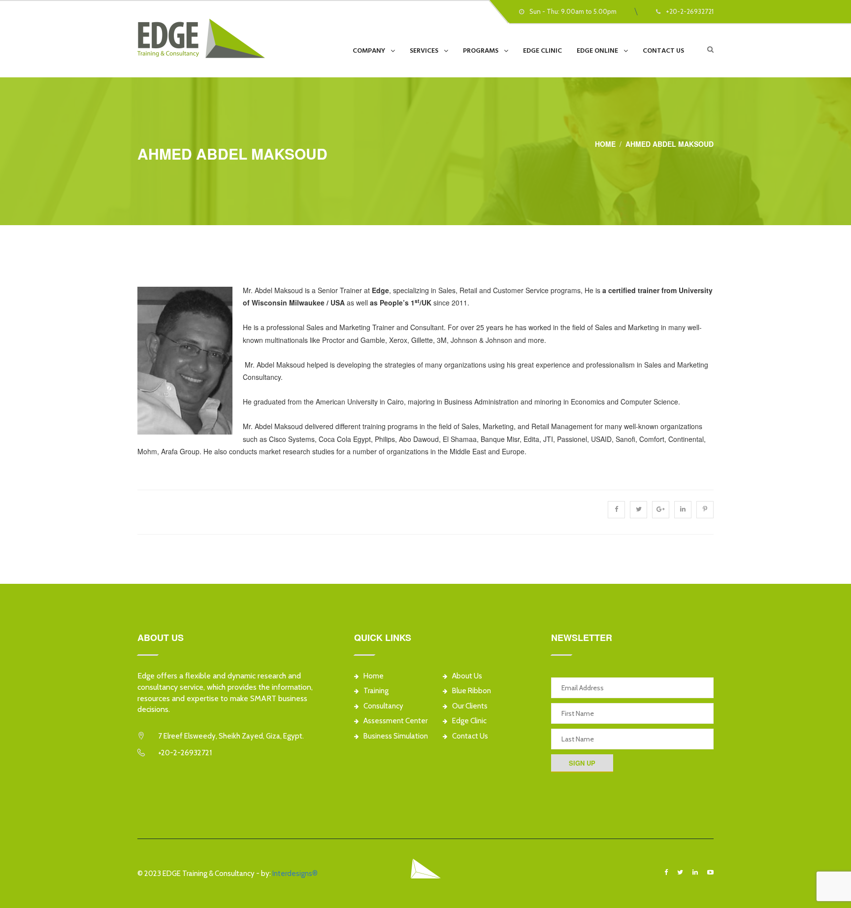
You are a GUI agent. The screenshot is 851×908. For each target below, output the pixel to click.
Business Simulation (395, 736)
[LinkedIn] (695, 872)
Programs (480, 51)
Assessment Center (395, 720)
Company (369, 51)
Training (376, 690)
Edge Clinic (469, 720)
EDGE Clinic (542, 51)
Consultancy (383, 706)
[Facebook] (666, 872)
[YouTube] (710, 872)
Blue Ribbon (471, 690)
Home (605, 144)
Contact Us (663, 51)
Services (424, 51)
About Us (467, 676)
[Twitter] (680, 872)
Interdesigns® (295, 873)
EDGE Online (597, 51)
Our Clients (470, 706)
